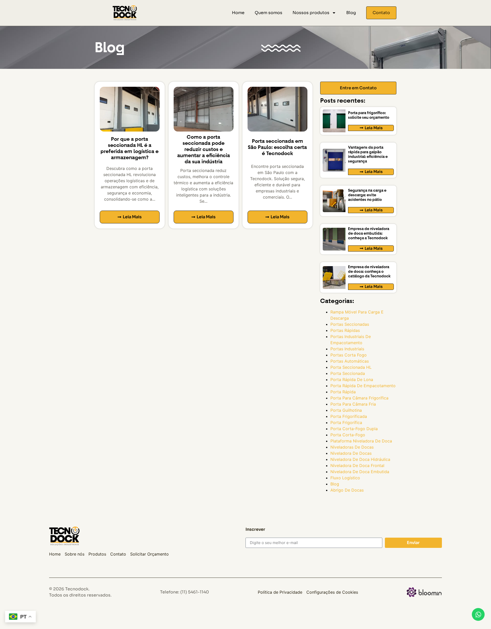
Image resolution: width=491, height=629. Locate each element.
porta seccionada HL (351, 367)
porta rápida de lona (351, 379)
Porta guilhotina (346, 410)
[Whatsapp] (478, 614)
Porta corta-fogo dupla (354, 428)
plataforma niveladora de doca (361, 440)
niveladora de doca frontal (357, 465)
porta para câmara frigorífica (359, 397)
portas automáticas (349, 361)
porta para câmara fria (353, 404)
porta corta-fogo (347, 434)
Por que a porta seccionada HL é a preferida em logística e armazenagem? (130, 148)
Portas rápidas (345, 330)
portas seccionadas (349, 324)
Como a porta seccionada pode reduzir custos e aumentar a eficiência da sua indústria (203, 149)
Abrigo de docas (347, 490)
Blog (351, 12)
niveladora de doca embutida (359, 471)
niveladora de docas (351, 453)
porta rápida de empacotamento (363, 385)
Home (238, 12)
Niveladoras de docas (352, 447)
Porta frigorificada (348, 416)
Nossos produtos (311, 12)
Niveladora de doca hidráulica (360, 459)
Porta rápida (343, 391)
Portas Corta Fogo (348, 354)
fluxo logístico (345, 477)
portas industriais (347, 348)
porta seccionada (347, 373)
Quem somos (268, 12)
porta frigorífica (346, 422)
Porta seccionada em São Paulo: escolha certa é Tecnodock (277, 147)
